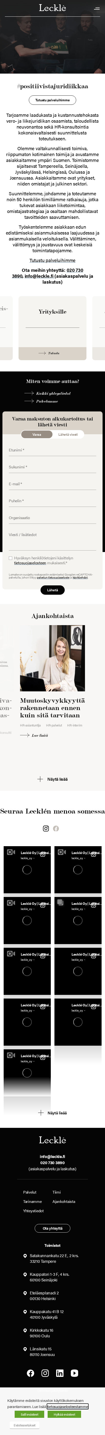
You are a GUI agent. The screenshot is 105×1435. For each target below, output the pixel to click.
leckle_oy (26, 858)
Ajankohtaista (63, 1201)
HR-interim (74, 725)
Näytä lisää (57, 1113)
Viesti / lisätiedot (19, 531)
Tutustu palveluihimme (53, 260)
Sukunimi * (15, 463)
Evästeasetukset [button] (24, 1425)
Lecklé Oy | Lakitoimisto (37, 852)
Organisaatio (17, 514)
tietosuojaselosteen (30, 563)
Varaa (36, 434)
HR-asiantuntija (30, 725)
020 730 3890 (52, 1162)
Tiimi (56, 1192)
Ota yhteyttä (53, 1228)
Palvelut (29, 1192)
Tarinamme (32, 1201)
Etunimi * (14, 446)
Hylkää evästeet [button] (64, 1414)
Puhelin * (14, 497)
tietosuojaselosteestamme (67, 1406)
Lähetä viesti (68, 434)
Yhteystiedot (33, 1210)
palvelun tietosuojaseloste (53, 577)
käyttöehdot (80, 577)
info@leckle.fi (40, 276)
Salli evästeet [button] (29, 1414)
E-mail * (14, 480)
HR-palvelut (54, 725)
